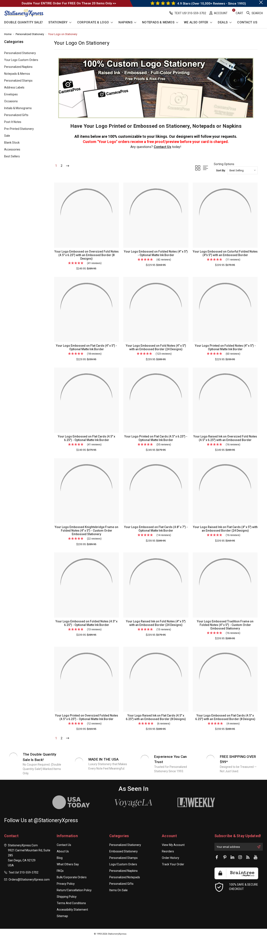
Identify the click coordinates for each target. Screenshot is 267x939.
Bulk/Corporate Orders (72, 877)
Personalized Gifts (16, 115)
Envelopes (11, 94)
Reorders (168, 851)
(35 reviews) (163, 444)
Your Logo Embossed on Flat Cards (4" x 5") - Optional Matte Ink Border (86, 347)
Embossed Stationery (123, 851)
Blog (60, 857)
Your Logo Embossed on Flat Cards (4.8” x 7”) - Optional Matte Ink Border (156, 528)
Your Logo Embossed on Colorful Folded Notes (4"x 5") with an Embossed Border (225, 253)
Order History (170, 857)
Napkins (125, 22)
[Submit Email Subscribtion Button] (258, 846)
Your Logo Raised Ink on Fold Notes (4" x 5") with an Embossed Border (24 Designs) (156, 623)
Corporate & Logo (93, 22)
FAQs (60, 870)
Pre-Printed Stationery (19, 128)
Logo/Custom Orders (123, 864)
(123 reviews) (164, 353)
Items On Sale (118, 890)
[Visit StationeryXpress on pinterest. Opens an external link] (224, 857)
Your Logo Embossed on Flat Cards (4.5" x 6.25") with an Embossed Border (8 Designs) (225, 717)
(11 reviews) (233, 259)
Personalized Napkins (18, 66)
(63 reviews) (233, 353)
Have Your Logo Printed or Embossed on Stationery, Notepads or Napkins (156, 126)
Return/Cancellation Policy (74, 890)
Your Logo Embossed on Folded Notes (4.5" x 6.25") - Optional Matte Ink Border (86, 623)
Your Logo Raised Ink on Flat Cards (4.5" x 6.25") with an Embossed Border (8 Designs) (156, 717)
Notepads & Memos (158, 22)
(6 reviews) (163, 723)
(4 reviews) (233, 723)
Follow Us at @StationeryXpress (41, 820)
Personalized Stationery (30, 34)
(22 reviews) (94, 538)
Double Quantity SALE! (23, 22)
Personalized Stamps (18, 80)
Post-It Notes (12, 122)
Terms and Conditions (71, 903)
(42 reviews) (163, 259)
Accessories (12, 149)
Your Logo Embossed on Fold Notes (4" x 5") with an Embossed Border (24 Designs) (156, 347)
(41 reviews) (94, 263)
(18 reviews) (94, 353)
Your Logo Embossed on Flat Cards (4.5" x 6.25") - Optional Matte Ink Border (86, 438)
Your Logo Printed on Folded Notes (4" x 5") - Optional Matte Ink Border (225, 347)
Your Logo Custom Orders (21, 60)
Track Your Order (173, 864)
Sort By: (220, 170)
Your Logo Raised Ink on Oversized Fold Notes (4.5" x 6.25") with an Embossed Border (225, 438)
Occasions (11, 101)
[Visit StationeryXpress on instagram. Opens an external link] (240, 857)
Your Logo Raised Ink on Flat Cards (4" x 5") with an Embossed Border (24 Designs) (225, 528)
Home (7, 34)
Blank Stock (12, 142)
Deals (223, 22)
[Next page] (67, 166)
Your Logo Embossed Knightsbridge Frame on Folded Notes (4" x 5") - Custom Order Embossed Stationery (86, 530)
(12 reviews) (94, 723)
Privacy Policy (66, 883)
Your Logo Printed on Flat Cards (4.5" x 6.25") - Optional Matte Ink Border (155, 438)
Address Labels (14, 87)
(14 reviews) (163, 535)
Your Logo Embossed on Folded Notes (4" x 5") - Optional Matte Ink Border (156, 253)
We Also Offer (196, 22)
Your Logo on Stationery (62, 34)
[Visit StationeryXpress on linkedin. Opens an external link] (232, 857)
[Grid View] (197, 168)
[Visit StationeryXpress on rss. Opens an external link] (247, 857)
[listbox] (242, 170)
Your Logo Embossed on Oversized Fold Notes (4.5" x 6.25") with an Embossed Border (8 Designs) (86, 255)
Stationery (58, 22)
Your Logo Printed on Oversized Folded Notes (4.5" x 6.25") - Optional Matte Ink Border (86, 717)
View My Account (173, 845)
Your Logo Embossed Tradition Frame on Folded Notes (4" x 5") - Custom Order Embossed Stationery (225, 625)
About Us (63, 851)
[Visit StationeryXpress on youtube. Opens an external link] (255, 857)
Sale (7, 135)
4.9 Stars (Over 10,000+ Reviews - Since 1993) (211, 3)
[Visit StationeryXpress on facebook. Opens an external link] (216, 857)
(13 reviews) (94, 629)
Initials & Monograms (18, 108)
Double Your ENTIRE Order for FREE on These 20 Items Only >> (69, 3)
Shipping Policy (67, 896)
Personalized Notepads (124, 877)
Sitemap (62, 916)
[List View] (205, 168)
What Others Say (68, 864)
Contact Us (247, 22)
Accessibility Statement (72, 909)
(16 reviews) (233, 444)
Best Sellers (12, 156)
